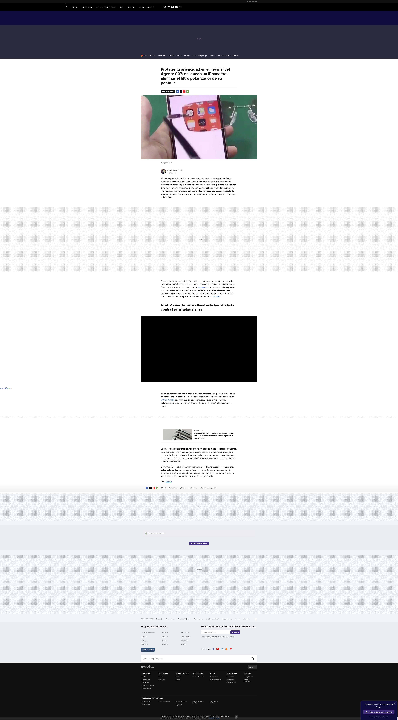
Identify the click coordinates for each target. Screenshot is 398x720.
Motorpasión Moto (216, 679)
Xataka (144, 677)
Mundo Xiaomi (146, 688)
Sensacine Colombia (179, 705)
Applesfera (145, 682)
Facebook (177, 91)
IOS (121, 7)
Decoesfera (230, 679)
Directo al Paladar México (198, 702)
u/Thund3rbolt (167, 400)
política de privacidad (228, 637)
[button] (175, 170)
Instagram (172, 7)
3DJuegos (162, 677)
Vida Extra (162, 679)
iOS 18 (238, 619)
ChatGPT (171, 56)
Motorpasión (214, 677)
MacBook (145, 644)
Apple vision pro (227, 619)
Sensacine (179, 677)
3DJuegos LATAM (164, 701)
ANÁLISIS (130, 7)
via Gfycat (5, 388)
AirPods (144, 636)
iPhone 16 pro (170, 619)
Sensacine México (181, 701)
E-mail (187, 91)
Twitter (180, 7)
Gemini (219, 56)
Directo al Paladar (198, 677)
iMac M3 (246, 619)
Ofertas (164, 640)
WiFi (194, 56)
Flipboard (168, 7)
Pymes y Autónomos (247, 680)
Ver (200, 543)
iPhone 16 (159, 619)
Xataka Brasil (146, 704)
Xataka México (146, 701)
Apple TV (164, 636)
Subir (251, 667)
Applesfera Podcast (148, 632)
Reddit (169, 482)
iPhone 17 (164, 644)
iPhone (227, 56)
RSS (226, 648)
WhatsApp (184, 640)
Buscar (253, 659)
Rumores (144, 640)
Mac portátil (185, 632)
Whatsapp (186, 56)
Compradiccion (231, 682)
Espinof (178, 679)
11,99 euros (203, 287)
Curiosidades (173, 488)
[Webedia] (252, 1)
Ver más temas (148, 650)
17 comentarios (169, 91)
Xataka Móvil (146, 679)
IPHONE (74, 7)
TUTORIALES (86, 7)
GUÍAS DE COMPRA (146, 7)
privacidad (193, 488)
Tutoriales (164, 632)
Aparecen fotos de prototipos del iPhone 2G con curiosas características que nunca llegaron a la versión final (213, 435)
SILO (178, 56)
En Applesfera (198, 430)
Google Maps (202, 56)
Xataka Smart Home (148, 685)
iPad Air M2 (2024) (184, 619)
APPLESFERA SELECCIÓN (106, 7)
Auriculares (235, 56)
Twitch (165, 7)
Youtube (176, 7)
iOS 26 (183, 644)
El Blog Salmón (248, 677)
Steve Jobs (162, 56)
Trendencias (230, 677)
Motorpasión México (214, 702)
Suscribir (235, 632)
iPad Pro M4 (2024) (212, 619)
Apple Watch (185, 636)
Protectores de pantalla (209, 488)
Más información (214, 718)
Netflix (212, 56)
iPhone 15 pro (198, 619)
